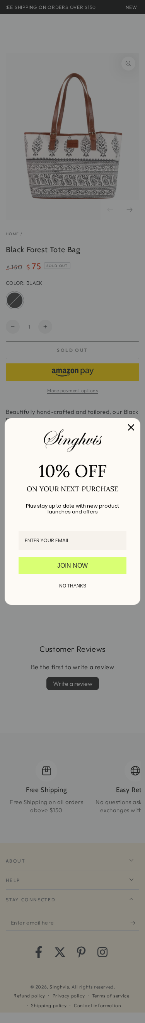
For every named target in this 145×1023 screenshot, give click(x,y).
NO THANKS (72, 586)
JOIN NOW (72, 565)
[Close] (131, 427)
